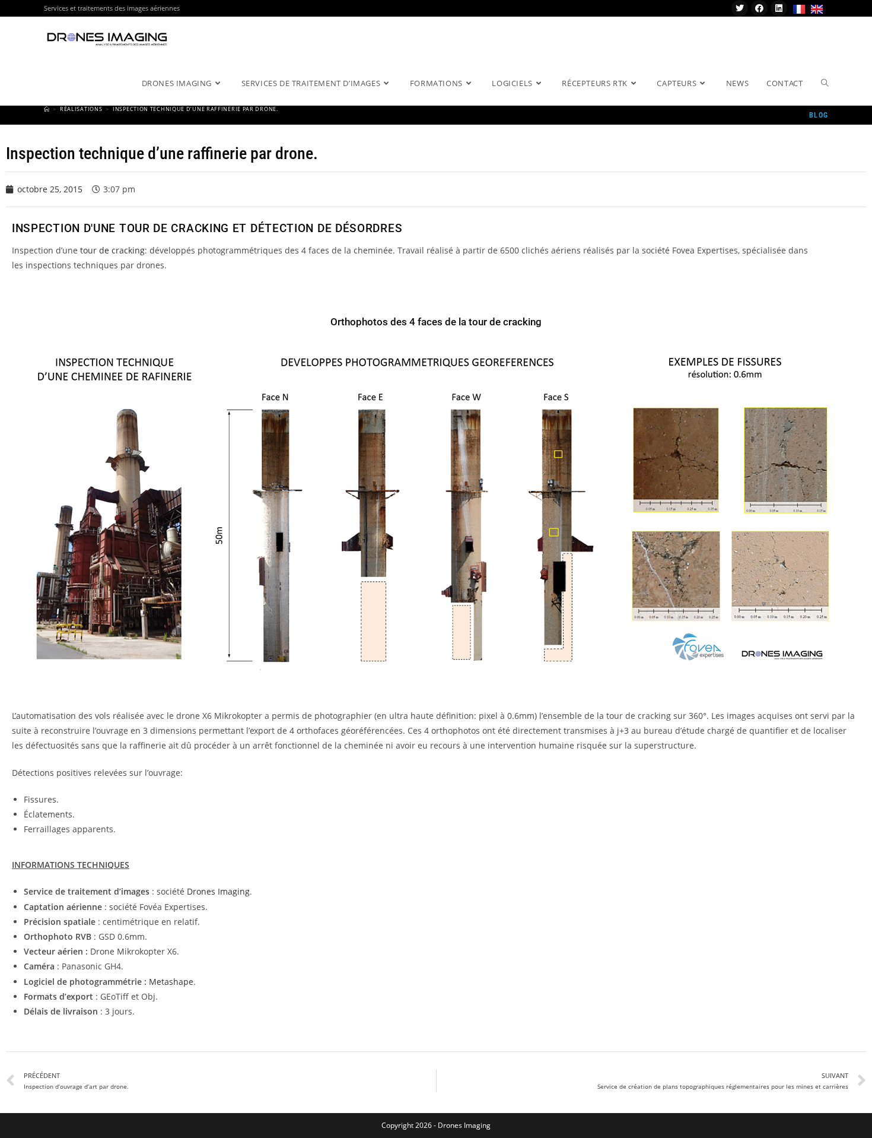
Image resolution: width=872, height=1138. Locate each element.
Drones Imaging (218, 891)
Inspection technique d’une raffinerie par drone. (195, 109)
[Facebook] (759, 8)
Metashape (171, 981)
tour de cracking (112, 250)
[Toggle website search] (825, 83)
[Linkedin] (779, 8)
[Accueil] (47, 109)
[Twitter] (739, 8)
